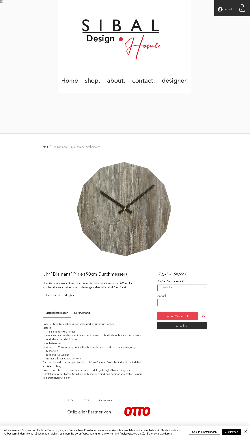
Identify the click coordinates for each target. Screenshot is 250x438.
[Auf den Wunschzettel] (203, 316)
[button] (242, 8)
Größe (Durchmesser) (171, 281)
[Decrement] (160, 302)
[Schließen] (245, 431)
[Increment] (171, 302)
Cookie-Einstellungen (204, 432)
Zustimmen (231, 432)
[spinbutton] (166, 302)
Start (45, 147)
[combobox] (182, 288)
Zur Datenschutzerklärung (157, 433)
